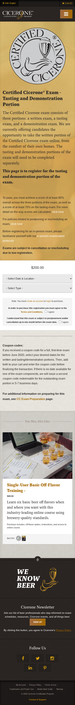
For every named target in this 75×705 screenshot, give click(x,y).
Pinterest (45, 668)
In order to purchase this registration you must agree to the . (37, 310)
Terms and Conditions (31, 312)
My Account (21, 685)
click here (58, 211)
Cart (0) (68, 3)
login (48, 301)
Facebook (23, 658)
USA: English (10, 3)
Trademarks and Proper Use (21, 689)
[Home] (18, 15)
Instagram (52, 658)
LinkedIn (30, 668)
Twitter (37, 658)
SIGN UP (37, 622)
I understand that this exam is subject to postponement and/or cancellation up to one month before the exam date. (37, 320)
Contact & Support (37, 700)
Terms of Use (50, 685)
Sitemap (59, 689)
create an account (35, 301)
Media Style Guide (45, 689)
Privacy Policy (63, 630)
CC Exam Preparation (31, 399)
